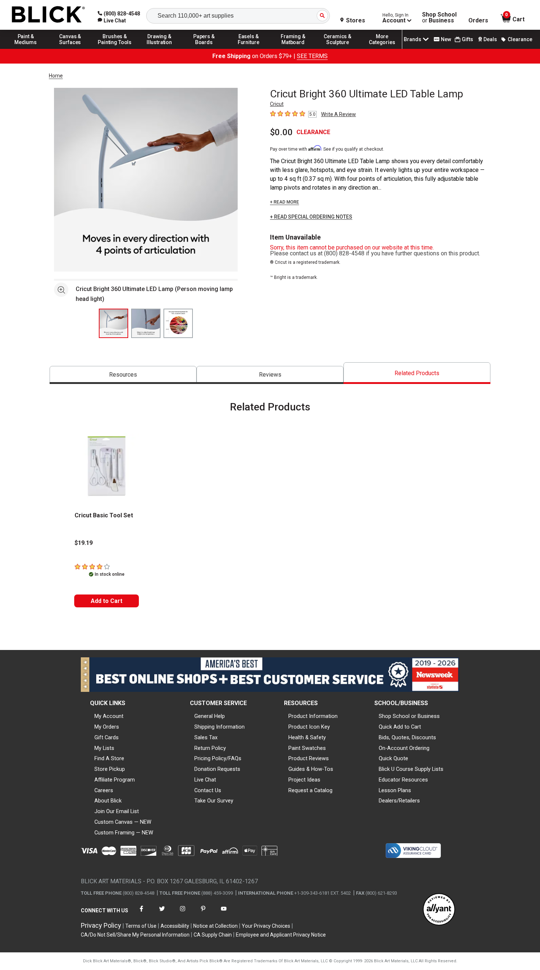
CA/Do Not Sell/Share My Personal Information (135, 935)
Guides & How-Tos (310, 769)
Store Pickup (109, 769)
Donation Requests (217, 769)
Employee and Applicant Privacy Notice (281, 935)
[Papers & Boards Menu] (203, 48)
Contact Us (207, 790)
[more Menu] (382, 48)
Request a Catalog (310, 790)
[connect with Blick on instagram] (182, 913)
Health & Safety (307, 737)
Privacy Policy (101, 925)
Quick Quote (393, 758)
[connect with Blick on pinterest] (203, 913)
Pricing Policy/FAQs (217, 758)
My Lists (104, 748)
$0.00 (281, 132)
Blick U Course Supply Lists (411, 769)
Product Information (313, 716)
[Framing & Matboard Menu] (293, 48)
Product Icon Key (309, 726)
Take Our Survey (213, 800)
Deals (490, 39)
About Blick (108, 800)
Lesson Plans (395, 790)
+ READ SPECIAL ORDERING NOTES (311, 217)
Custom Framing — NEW (123, 832)
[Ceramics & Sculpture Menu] (337, 48)
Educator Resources (403, 779)
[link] (112, 21)
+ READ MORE (284, 202)
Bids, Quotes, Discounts (407, 737)
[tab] (123, 375)
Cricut (277, 104)
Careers (103, 790)
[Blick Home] (48, 15)
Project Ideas (304, 779)
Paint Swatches (307, 748)
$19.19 (84, 542)
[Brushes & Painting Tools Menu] (115, 48)
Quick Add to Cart (400, 726)
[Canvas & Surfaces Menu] (70, 48)
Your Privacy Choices (266, 926)
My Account (108, 716)
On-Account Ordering (404, 748)
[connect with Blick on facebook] (141, 913)
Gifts (467, 39)
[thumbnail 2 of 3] (146, 323)
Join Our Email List (116, 811)
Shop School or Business (409, 716)
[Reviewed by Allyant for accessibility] (439, 910)
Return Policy (210, 748)
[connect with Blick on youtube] (223, 913)
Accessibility (175, 926)
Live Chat (205, 779)
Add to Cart (106, 600)
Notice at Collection (215, 926)
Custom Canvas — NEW (122, 822)
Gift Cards (106, 737)
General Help (209, 716)
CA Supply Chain (213, 935)
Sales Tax (205, 737)
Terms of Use (140, 926)
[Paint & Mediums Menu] (25, 48)
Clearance (520, 39)
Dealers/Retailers (399, 800)
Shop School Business (439, 18)
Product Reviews (308, 758)
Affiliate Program (114, 779)
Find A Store (109, 758)
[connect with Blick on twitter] (162, 913)
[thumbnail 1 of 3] (113, 323)
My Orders (106, 726)
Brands (412, 39)
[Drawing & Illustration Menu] (159, 48)
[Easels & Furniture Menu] (248, 48)
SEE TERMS (312, 56)
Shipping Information (219, 726)
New (446, 39)
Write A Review (338, 114)
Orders (478, 21)
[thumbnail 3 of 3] (178, 323)
